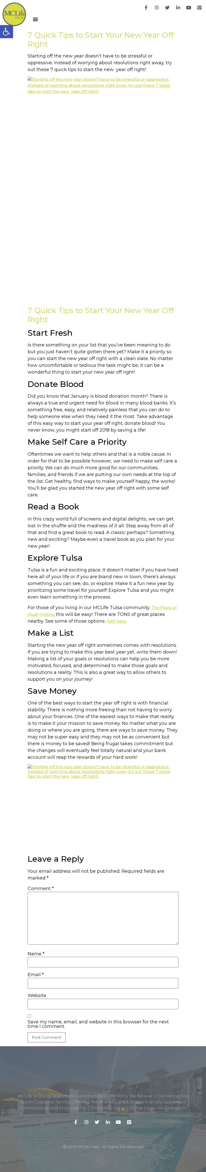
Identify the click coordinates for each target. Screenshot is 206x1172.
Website (37, 995)
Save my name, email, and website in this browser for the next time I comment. (98, 1024)
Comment (41, 888)
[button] (35, 19)
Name (36, 954)
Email (36, 974)
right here (116, 621)
